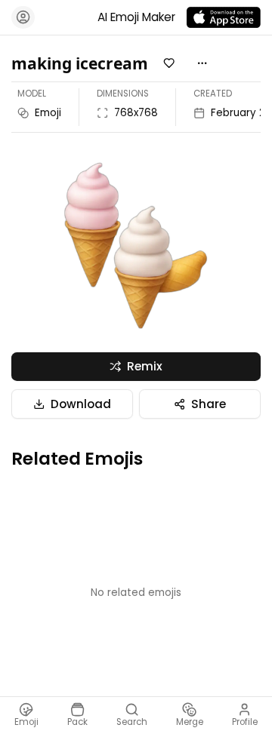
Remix (144, 366)
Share (208, 404)
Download (81, 404)
